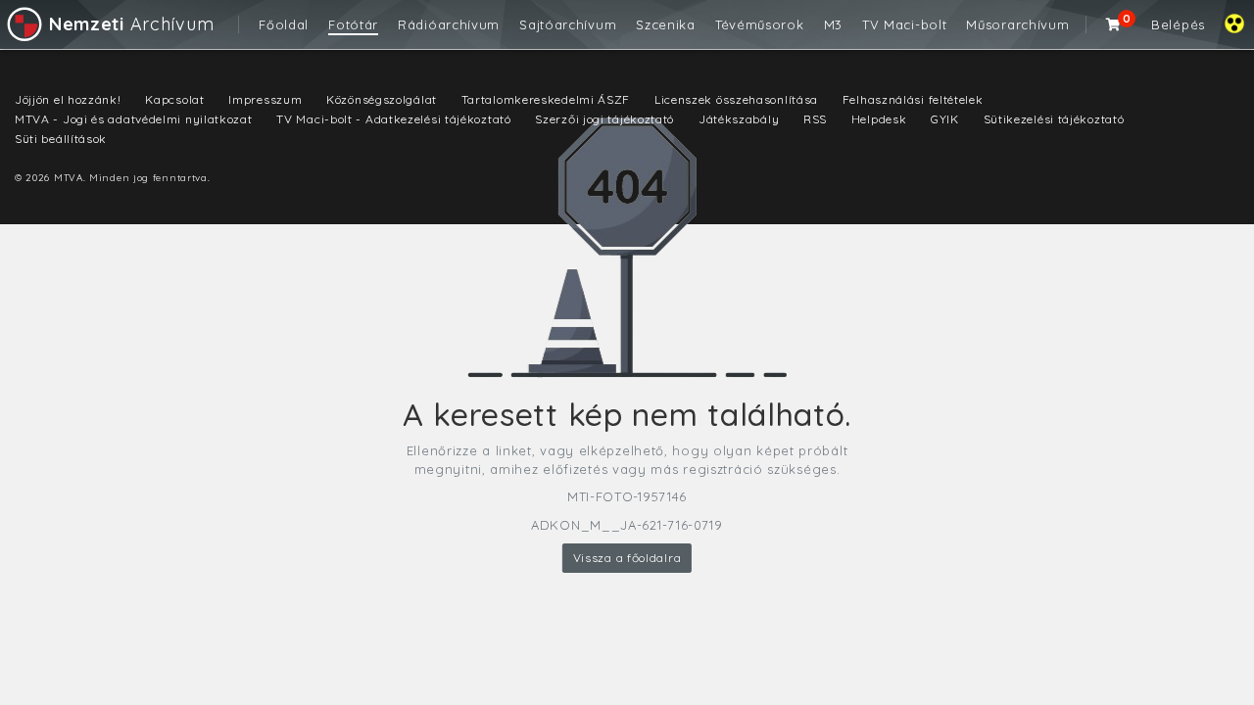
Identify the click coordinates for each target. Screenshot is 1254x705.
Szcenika (666, 24)
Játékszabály (739, 119)
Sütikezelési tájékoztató (1054, 119)
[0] (1114, 24)
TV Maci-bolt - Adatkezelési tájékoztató (393, 119)
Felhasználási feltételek (913, 99)
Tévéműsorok (759, 24)
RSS (815, 119)
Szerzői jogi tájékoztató (604, 119)
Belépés (1178, 24)
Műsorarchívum (1017, 24)
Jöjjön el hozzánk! (68, 99)
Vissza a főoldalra (627, 557)
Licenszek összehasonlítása (736, 99)
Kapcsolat (174, 99)
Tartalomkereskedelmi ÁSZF (546, 99)
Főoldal (284, 24)
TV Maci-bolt (904, 24)
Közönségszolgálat (381, 99)
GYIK (945, 119)
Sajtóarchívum (567, 24)
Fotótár (353, 24)
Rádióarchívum (449, 24)
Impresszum (265, 99)
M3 (833, 24)
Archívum (131, 24)
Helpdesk (879, 119)
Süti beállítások (61, 138)
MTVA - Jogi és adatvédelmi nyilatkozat (134, 119)
